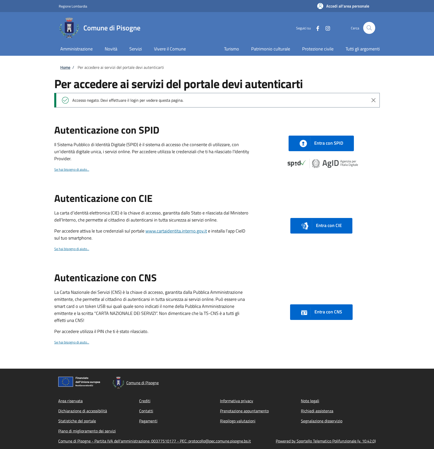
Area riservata (70, 401)
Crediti (144, 401)
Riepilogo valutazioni (237, 421)
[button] (343, 6)
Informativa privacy (236, 401)
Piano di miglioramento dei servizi (87, 431)
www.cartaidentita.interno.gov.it (176, 231)
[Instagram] (326, 27)
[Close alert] (373, 100)
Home (65, 67)
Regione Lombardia (73, 6)
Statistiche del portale (77, 421)
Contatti (146, 411)
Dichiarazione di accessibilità (82, 411)
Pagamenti (148, 421)
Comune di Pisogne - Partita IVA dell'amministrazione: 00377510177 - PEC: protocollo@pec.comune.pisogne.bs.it (154, 441)
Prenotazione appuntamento (244, 411)
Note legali (310, 401)
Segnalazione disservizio (321, 421)
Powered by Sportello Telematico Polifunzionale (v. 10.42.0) (326, 441)
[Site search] (369, 28)
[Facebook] (316, 27)
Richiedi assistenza (317, 411)
